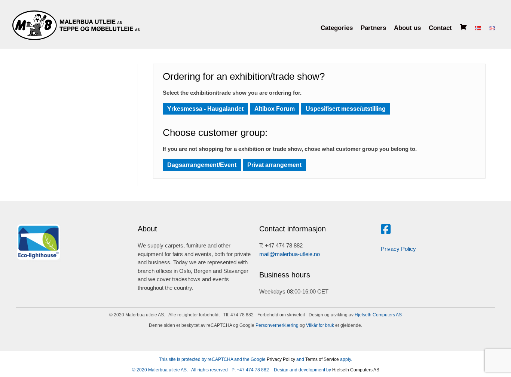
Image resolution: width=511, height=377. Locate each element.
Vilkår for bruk (319, 325)
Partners (373, 27)
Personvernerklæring (276, 325)
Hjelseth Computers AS (378, 314)
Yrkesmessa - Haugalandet (205, 109)
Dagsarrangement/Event (201, 165)
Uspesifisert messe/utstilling (346, 109)
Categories (337, 27)
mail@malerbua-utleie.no (289, 254)
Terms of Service (322, 359)
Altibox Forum (274, 109)
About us (407, 27)
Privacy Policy (398, 249)
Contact (440, 27)
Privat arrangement (274, 165)
